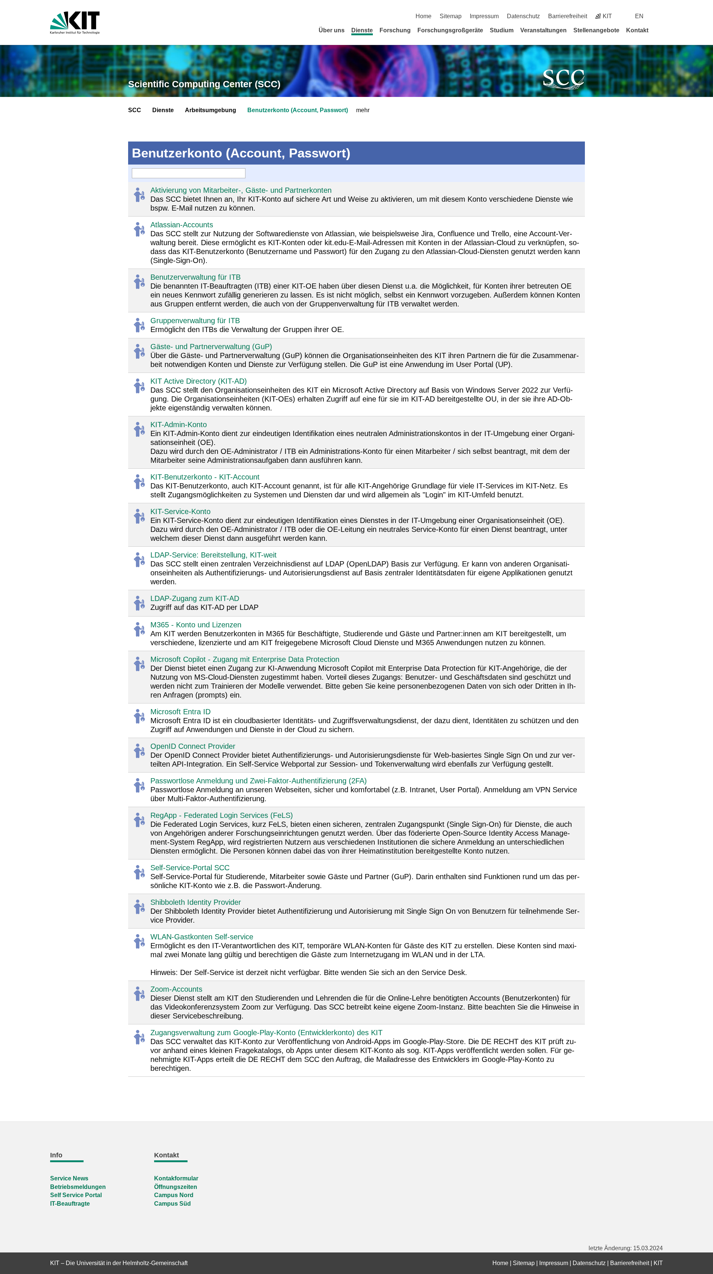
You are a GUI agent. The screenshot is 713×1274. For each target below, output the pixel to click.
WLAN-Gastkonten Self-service (201, 937)
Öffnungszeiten (175, 1187)
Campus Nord (173, 1195)
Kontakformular (176, 1178)
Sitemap (451, 16)
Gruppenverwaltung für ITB (195, 320)
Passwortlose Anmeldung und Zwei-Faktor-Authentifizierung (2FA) (258, 781)
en (639, 16)
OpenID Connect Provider (192, 746)
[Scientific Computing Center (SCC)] (564, 79)
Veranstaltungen (543, 30)
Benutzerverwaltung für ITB (195, 277)
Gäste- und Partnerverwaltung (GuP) (211, 346)
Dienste (362, 30)
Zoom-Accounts (176, 989)
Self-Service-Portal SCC (189, 868)
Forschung (395, 30)
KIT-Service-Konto (180, 511)
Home (424, 16)
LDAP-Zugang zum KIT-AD (194, 598)
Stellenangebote (596, 30)
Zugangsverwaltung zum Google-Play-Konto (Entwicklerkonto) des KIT (266, 1032)
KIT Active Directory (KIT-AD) (198, 381)
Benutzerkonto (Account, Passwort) (297, 110)
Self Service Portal (76, 1195)
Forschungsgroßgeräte (450, 30)
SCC (134, 110)
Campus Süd (172, 1203)
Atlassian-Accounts (181, 225)
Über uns (332, 30)
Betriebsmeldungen (78, 1187)
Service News (69, 1178)
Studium (502, 30)
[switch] (660, 16)
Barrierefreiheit (567, 16)
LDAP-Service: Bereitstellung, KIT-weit (213, 555)
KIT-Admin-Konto (178, 424)
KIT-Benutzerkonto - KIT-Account (205, 477)
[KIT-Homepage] (75, 23)
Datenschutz (523, 16)
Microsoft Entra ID (180, 712)
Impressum (484, 16)
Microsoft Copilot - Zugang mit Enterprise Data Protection (244, 659)
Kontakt (637, 30)
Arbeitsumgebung (210, 110)
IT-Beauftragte (70, 1203)
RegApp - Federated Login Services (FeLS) (221, 815)
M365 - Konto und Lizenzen (195, 625)
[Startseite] (660, 30)
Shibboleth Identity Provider (195, 902)
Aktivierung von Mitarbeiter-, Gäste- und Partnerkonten (241, 190)
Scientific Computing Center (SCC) (204, 84)
